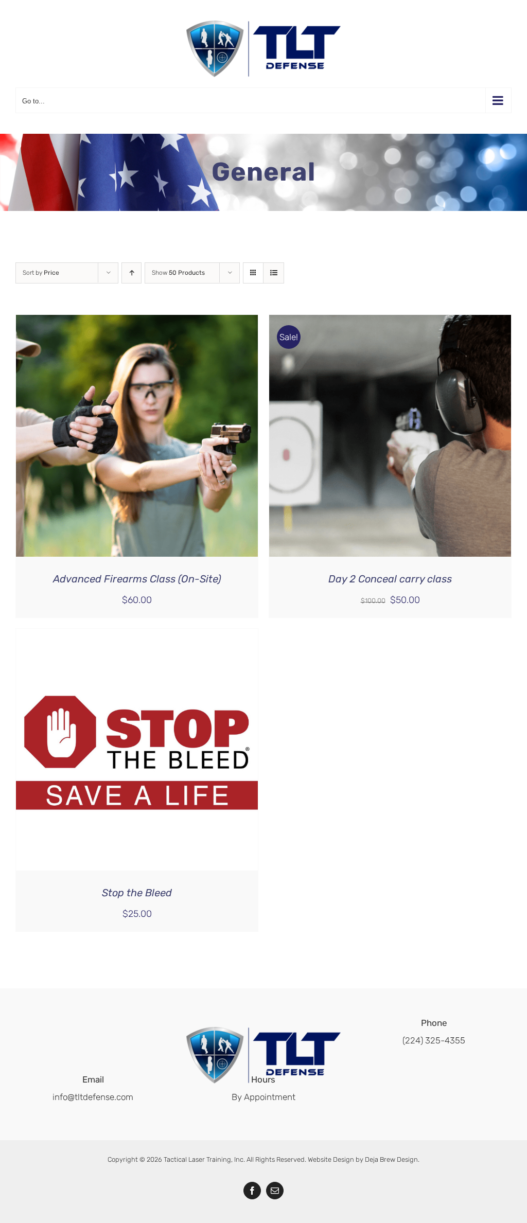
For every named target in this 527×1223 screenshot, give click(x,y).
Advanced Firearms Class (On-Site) (137, 579)
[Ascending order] (131, 272)
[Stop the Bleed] (137, 637)
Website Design (331, 1159)
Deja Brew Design (391, 1159)
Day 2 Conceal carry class (390, 579)
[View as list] (274, 273)
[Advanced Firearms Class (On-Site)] (137, 323)
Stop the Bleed (137, 893)
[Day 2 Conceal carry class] (390, 323)
